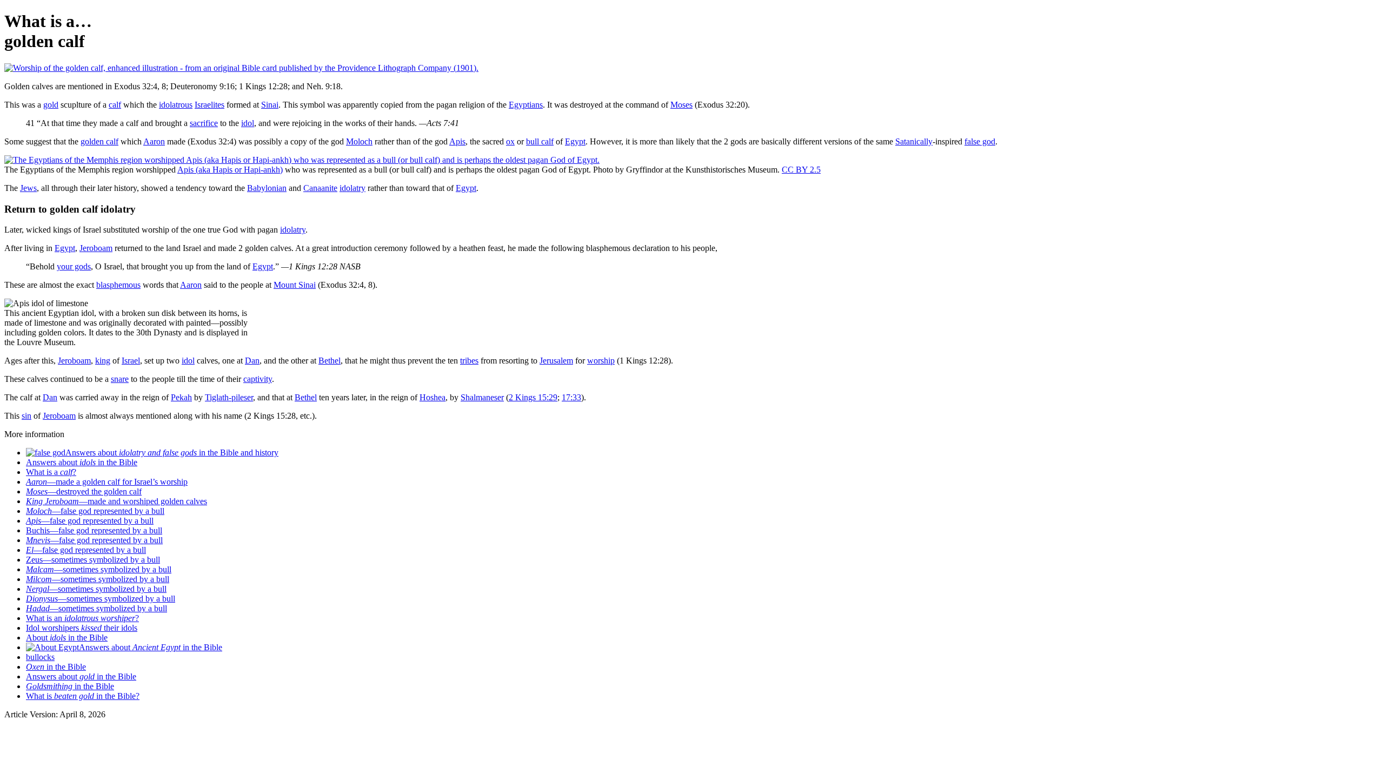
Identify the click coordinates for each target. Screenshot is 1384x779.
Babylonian (267, 188)
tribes (469, 360)
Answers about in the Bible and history (171, 452)
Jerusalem (556, 360)
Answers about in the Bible (81, 462)
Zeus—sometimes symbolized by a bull (93, 559)
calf (115, 104)
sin (26, 415)
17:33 (571, 397)
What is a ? (51, 472)
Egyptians (526, 104)
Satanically (914, 141)
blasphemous (118, 284)
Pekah (181, 397)
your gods (74, 266)
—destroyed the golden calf (84, 491)
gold (50, 104)
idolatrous (175, 104)
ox (510, 141)
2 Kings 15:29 (533, 397)
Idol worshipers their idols (81, 627)
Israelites (209, 104)
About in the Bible (67, 637)
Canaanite (320, 188)
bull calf (540, 141)
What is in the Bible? (82, 696)
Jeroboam (95, 248)
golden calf (99, 141)
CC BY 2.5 (801, 169)
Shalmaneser (482, 397)
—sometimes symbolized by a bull (98, 569)
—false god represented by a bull (95, 511)
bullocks (40, 657)
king (102, 360)
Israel (131, 360)
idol (247, 123)
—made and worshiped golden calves (116, 501)
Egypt (575, 141)
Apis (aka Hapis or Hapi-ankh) (230, 169)
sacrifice (204, 123)
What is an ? (82, 618)
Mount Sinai (295, 284)
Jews (28, 188)
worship (601, 360)
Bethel (329, 360)
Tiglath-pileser (229, 397)
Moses (681, 104)
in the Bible (56, 666)
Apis (457, 141)
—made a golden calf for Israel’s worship (107, 481)
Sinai (269, 104)
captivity (257, 379)
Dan (252, 360)
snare (120, 379)
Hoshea (432, 397)
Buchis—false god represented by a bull (94, 530)
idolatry (352, 188)
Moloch (359, 141)
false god (979, 141)
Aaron (154, 141)
